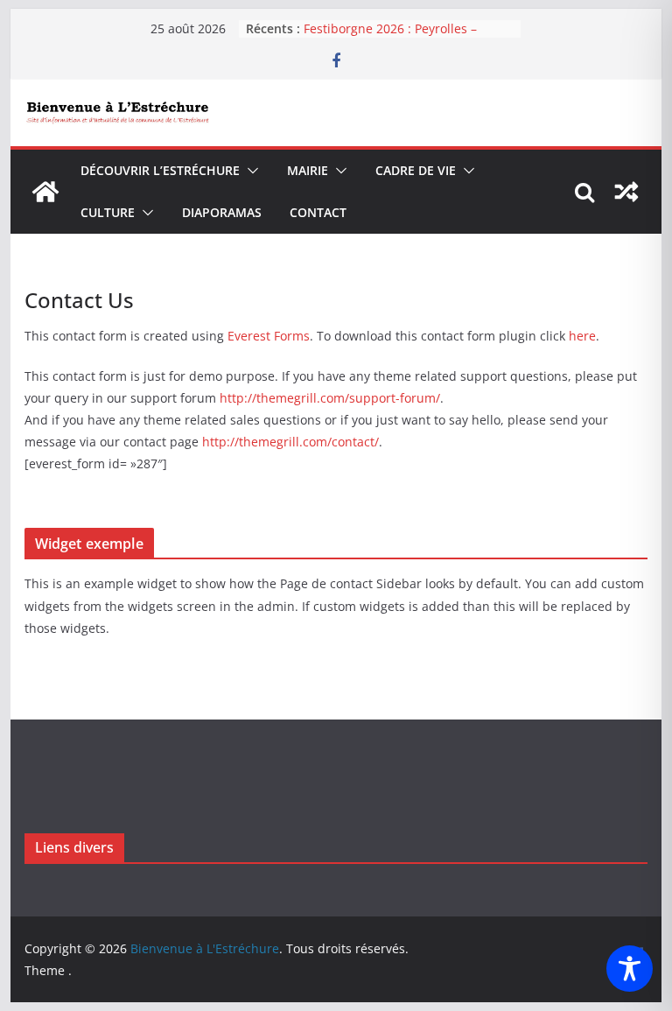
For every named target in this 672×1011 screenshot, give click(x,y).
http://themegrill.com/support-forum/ (330, 398)
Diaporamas (222, 212)
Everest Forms (269, 335)
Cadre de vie (415, 170)
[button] (249, 170)
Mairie (307, 170)
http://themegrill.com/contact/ (290, 441)
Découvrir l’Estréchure (160, 170)
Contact (318, 212)
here (582, 335)
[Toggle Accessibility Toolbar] (629, 968)
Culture (107, 212)
